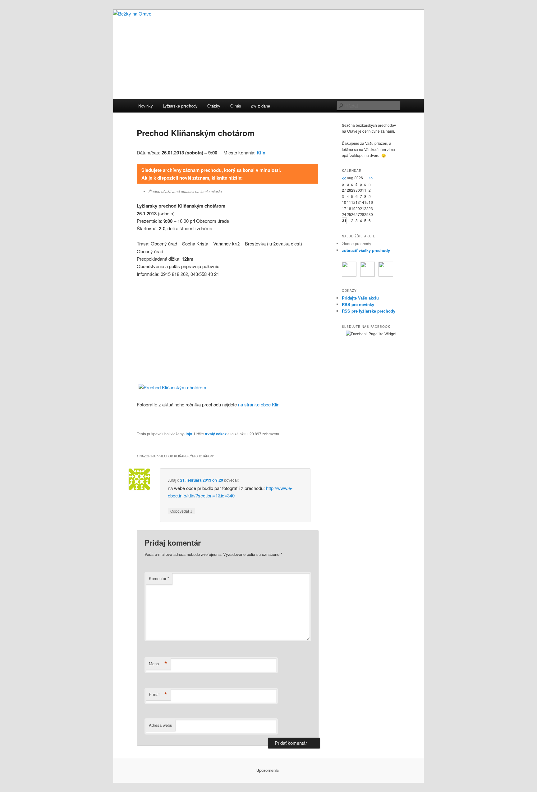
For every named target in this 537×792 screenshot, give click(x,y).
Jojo (188, 434)
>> (371, 178)
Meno (158, 664)
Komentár (159, 578)
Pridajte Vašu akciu (360, 298)
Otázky (213, 106)
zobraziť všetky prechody (366, 250)
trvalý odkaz (216, 434)
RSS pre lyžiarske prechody (368, 311)
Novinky (145, 106)
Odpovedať (181, 511)
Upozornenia (267, 770)
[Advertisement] (227, 328)
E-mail (158, 694)
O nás (235, 106)
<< (344, 178)
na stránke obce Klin (258, 404)
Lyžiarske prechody (180, 106)
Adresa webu (160, 725)
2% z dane (260, 106)
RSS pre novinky (358, 304)
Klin (261, 152)
